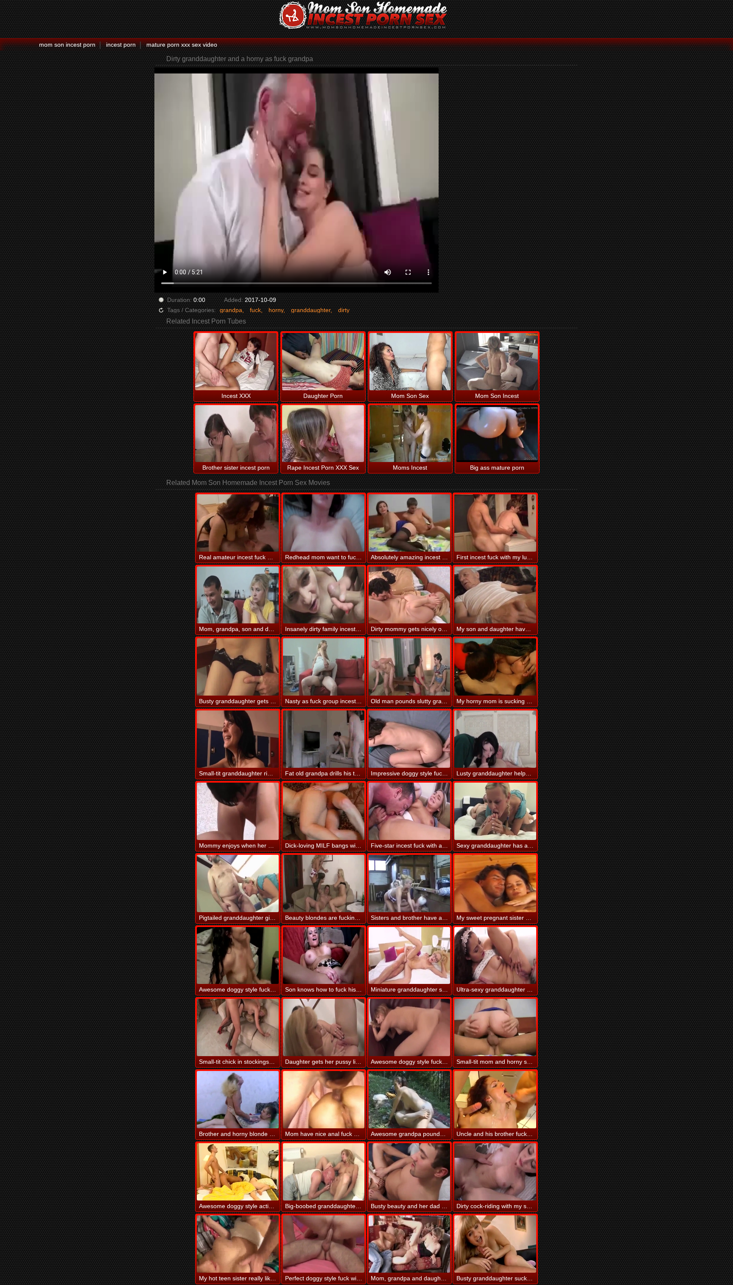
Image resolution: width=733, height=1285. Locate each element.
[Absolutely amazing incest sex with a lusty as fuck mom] (409, 523)
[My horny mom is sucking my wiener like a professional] (495, 667)
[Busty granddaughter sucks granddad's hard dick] (495, 1244)
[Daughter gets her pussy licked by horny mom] (323, 1027)
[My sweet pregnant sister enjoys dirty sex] (495, 883)
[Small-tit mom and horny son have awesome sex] (495, 1027)
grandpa (231, 310)
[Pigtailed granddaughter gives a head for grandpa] (237, 883)
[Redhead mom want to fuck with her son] (323, 523)
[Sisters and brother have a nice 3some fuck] (409, 883)
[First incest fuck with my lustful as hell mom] (495, 523)
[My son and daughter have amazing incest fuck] (495, 595)
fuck (255, 310)
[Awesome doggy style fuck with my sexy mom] (409, 1027)
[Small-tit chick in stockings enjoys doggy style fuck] (237, 1027)
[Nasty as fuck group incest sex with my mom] (323, 667)
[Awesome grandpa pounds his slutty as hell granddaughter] (409, 1099)
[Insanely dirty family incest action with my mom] (323, 595)
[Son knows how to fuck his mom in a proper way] (323, 955)
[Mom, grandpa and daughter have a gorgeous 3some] (409, 1244)
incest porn (121, 44)
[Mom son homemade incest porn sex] (366, 15)
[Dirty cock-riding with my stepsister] (495, 1171)
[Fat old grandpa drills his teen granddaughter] (323, 739)
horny (276, 310)
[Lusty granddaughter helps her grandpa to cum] (495, 739)
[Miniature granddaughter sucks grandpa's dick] (409, 955)
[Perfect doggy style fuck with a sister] (323, 1244)
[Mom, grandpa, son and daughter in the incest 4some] (237, 595)
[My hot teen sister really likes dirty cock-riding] (237, 1244)
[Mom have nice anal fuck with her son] (323, 1099)
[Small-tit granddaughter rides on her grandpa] (237, 739)
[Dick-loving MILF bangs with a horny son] (323, 811)
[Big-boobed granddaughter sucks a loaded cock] (323, 1171)
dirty (344, 310)
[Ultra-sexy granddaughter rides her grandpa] (495, 955)
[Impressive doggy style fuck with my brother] (409, 739)
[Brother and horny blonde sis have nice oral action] (237, 1099)
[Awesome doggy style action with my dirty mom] (237, 1171)
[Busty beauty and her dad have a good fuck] (409, 1171)
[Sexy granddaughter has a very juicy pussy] (495, 811)
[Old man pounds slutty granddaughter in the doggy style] (409, 667)
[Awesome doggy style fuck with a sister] (237, 955)
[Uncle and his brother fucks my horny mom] (495, 1099)
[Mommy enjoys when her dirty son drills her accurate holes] (237, 811)
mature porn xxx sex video (181, 44)
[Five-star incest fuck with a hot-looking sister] (409, 811)
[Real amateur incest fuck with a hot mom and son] (237, 523)
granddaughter (310, 310)
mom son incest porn (67, 44)
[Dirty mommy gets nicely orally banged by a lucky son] (409, 595)
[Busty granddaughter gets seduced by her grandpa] (237, 667)
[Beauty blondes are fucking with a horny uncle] (323, 883)
